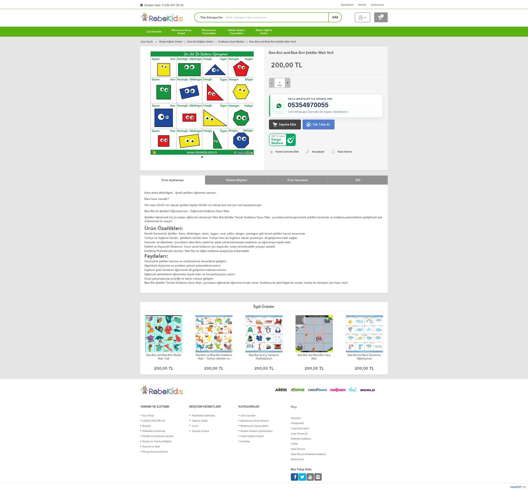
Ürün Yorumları (298, 180)
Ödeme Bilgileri (236, 180)
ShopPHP (515, 487)
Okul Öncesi (298, 449)
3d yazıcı (296, 418)
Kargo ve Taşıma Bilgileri (157, 441)
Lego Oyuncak (299, 433)
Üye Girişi (148, 415)
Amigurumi (297, 423)
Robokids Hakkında (153, 431)
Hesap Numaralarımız (155, 451)
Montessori (297, 459)
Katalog (245, 441)
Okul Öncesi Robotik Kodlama (308, 454)
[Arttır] (287, 83)
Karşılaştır (318, 151)
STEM (294, 443)
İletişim (146, 426)
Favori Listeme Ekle (287, 151)
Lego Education (300, 428)
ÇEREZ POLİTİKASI (153, 420)
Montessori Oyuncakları (254, 426)
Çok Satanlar (248, 415)
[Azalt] (272, 83)
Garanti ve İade (151, 446)
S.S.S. (195, 426)
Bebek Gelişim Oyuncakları (256, 431)
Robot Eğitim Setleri (252, 436)
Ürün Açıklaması (172, 180)
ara (335, 17)
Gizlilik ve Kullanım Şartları (158, 436)
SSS (357, 180)
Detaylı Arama (200, 431)
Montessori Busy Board (254, 420)
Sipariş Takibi (199, 420)
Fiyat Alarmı (345, 151)
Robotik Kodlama (301, 438)
